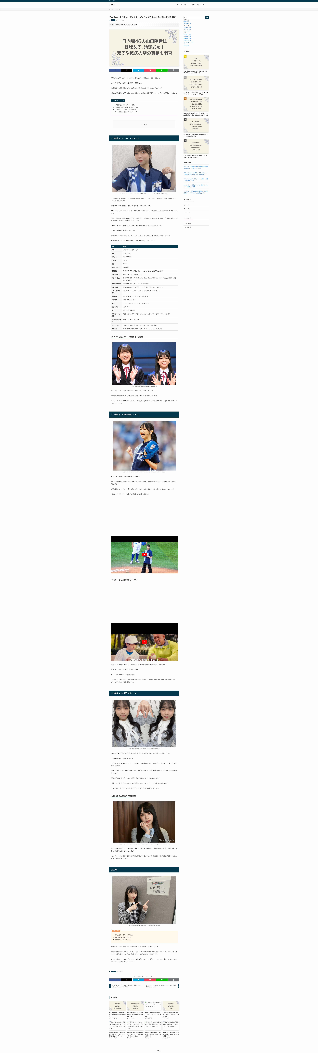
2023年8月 (188, 223)
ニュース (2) (187, 31)
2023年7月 (188, 227)
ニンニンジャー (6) (188, 42)
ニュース (188, 212)
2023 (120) (186, 45)
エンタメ (113, 20)
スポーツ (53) (187, 29)
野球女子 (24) (187, 38)
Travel (112, 5)
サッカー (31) (187, 34)
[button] (115, 70)
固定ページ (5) (187, 23)
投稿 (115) (186, 21)
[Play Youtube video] (144, 554)
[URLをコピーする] (173, 70)
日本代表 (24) (187, 36)
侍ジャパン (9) (187, 40)
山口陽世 (120, 971)
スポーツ (188, 208)
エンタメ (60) (187, 27)
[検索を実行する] (207, 17)
